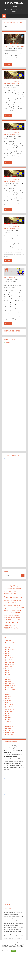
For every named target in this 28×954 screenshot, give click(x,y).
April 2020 (8, 700)
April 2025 (8, 640)
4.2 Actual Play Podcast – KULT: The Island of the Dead (13, 180)
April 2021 (8, 677)
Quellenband (7, 50)
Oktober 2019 (9, 711)
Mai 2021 (7, 675)
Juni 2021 (8, 673)
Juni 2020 (8, 696)
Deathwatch (8, 591)
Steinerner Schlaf (14, 615)
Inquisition (7, 603)
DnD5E (14, 591)
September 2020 (10, 690)
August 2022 (8, 651)
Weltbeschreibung (8, 625)
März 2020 (8, 702)
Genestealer (15, 597)
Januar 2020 (8, 707)
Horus (5, 600)
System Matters (8, 617)
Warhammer (7, 620)
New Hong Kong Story (8, 605)
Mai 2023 (7, 647)
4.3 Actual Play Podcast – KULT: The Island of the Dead (13, 133)
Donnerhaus (8, 594)
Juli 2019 (7, 715)
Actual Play (8, 585)
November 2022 (10, 649)
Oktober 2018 (9, 735)
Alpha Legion (16, 586)
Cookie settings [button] (6, 950)
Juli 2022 (7, 653)
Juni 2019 (8, 717)
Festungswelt (20, 594)
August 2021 (8, 668)
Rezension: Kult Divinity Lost (14, 46)
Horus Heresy (9, 600)
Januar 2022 (8, 660)
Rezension (12, 610)
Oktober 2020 (9, 688)
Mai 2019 (7, 720)
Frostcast (8, 597)
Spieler (21, 613)
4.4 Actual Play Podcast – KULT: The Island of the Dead (13, 82)
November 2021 (10, 664)
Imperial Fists (17, 600)
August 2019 (8, 713)
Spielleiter (6, 615)
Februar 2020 (9, 705)
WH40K (7, 627)
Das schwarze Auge (15, 588)
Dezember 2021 (9, 662)
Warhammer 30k (16, 619)
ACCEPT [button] (13, 950)
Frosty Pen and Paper (14, 4)
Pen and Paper (19, 48)
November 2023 (10, 643)
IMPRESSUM (7, 904)
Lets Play (14, 603)
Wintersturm (15, 628)
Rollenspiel (18, 610)
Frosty (17, 85)
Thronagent (16, 617)
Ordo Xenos (16, 605)
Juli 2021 (7, 670)
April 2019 (8, 722)
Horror (20, 597)
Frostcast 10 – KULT (10, 278)
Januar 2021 (8, 681)
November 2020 (10, 685)
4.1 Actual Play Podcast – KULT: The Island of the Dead (13, 228)
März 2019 (8, 724)
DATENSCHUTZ (8, 908)
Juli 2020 (7, 694)
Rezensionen (13, 50)
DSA (15, 594)
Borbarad (22, 586)
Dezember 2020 (9, 683)
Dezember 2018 (9, 730)
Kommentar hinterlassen (10, 87)
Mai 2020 (7, 698)
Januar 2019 (8, 728)
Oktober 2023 (9, 645)
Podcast (20, 608)
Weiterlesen (7, 64)
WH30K (16, 625)
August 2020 (8, 692)
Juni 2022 (8, 655)
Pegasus (6, 608)
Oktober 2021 (9, 666)
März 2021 (8, 679)
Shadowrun (6, 613)
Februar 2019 (9, 726)
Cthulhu (7, 588)
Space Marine (15, 613)
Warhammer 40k (11, 622)
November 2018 (10, 732)
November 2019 (10, 709)
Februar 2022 (9, 658)
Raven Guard (6, 610)
